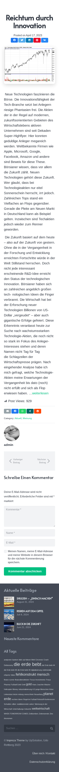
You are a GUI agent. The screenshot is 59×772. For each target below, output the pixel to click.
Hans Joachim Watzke (41, 685)
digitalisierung (36, 670)
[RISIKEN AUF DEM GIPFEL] (9, 611)
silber (14, 704)
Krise (51, 689)
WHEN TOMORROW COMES (16, 714)
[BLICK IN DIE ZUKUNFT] (9, 624)
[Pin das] (36, 40)
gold (29, 684)
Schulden (7, 704)
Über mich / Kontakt (43, 753)
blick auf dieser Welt (27, 660)
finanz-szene (9, 680)
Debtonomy (8, 665)
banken (15, 660)
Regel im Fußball (30, 699)
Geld (23, 685)
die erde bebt (27, 664)
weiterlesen (40, 393)
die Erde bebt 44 (48, 665)
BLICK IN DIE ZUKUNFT (29, 624)
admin (8, 445)
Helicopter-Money (11, 689)
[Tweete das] (21, 40)
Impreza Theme (16, 740)
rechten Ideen (17, 699)
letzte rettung (18, 694)
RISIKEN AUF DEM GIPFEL (30, 611)
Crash (46, 660)
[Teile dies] (14, 40)
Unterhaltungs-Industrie (22, 709)
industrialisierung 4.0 (27, 689)
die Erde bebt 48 (10, 670)
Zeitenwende (44, 714)
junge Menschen (42, 689)
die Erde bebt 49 (24, 670)
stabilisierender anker (25, 704)
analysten (8, 660)
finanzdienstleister (22, 680)
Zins (51, 714)
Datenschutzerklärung (42, 761)
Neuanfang (38, 694)
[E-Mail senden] (7, 411)
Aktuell (18, 418)
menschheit (28, 694)
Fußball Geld (16, 685)
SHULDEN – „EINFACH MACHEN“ (35, 598)
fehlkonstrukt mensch (32, 674)
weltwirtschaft (41, 708)
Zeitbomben (33, 714)
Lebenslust (8, 694)
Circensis (39, 660)
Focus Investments (37, 680)
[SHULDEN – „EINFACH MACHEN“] (9, 598)
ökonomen (8, 718)
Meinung (27, 418)
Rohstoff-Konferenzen (46, 699)
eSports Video (9, 675)
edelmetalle (46, 670)
